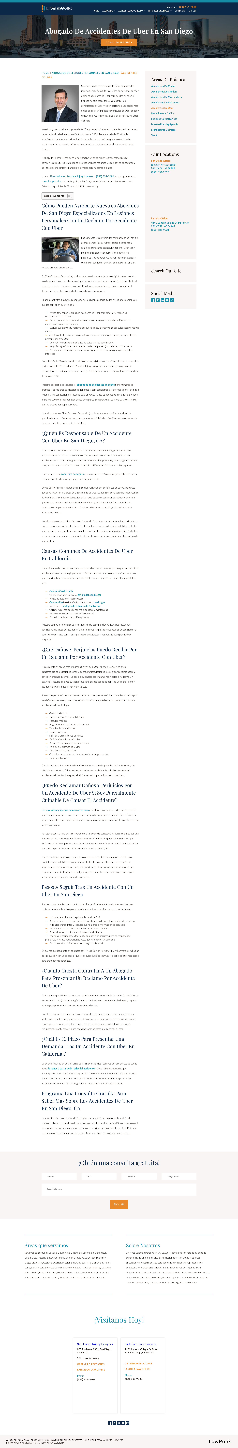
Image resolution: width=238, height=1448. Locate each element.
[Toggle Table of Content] (68, 196)
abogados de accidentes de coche (96, 384)
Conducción (56, 602)
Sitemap (43, 1443)
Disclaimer (31, 1443)
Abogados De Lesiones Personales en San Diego (85, 73)
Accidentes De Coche (163, 86)
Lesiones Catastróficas (164, 118)
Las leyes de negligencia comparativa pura (65, 809)
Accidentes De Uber (162, 107)
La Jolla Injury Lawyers (140, 1344)
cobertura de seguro (72, 473)
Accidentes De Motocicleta (166, 96)
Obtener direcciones (91, 1364)
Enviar (119, 1204)
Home (45, 73)
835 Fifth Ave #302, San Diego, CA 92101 (94, 1351)
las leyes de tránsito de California (81, 605)
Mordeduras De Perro (163, 129)
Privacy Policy (14, 1443)
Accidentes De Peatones (165, 102)
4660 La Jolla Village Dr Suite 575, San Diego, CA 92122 (170, 224)
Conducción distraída (61, 591)
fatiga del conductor (89, 594)
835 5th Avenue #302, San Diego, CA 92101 (163, 166)
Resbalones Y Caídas (162, 113)
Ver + (154, 135)
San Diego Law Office (91, 1369)
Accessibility (57, 1443)
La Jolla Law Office (137, 1369)
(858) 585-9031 (133, 1378)
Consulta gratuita (119, 42)
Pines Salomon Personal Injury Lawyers (71, 176)
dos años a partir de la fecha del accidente (71, 1068)
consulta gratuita (51, 181)
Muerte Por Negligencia (164, 124)
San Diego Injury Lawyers (95, 1344)
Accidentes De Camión (164, 91)
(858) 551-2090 (187, 6)
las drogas (99, 602)
